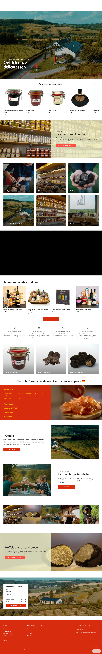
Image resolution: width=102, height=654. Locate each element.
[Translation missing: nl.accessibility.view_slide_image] (51, 45)
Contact (29, 638)
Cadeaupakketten (7, 633)
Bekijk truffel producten (14, 557)
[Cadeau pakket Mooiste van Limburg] (14, 297)
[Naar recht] (97, 84)
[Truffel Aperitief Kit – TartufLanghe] (63, 297)
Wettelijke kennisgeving (17, 651)
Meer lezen (12, 449)
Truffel (5, 640)
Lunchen (66, 486)
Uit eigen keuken (7, 631)
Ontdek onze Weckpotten (65, 145)
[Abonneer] (98, 629)
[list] (51, 333)
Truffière (29, 633)
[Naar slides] (93, 84)
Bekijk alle (51, 319)
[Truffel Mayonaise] (58, 97)
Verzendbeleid (42, 649)
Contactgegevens (8, 651)
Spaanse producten (8, 638)
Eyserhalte (9, 647)
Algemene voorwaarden (33, 649)
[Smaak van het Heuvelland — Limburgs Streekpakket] (39, 297)
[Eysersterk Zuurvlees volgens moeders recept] (13, 97)
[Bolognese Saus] (36, 97)
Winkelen (29, 631)
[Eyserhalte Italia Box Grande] (87, 297)
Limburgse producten (8, 635)
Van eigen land (7, 629)
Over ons (29, 635)
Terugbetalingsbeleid (23, 649)
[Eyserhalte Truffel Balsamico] (80, 97)
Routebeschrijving (15, 605)
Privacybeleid (15, 649)
